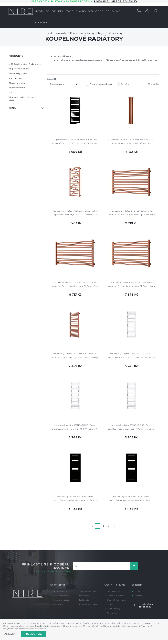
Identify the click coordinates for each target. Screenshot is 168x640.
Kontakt (138, 595)
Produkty (61, 33)
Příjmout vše (33, 633)
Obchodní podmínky (117, 600)
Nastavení (9, 633)
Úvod (49, 33)
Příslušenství (58, 604)
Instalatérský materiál (19, 73)
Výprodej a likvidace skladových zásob (23, 98)
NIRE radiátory (15, 78)
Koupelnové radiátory (82, 33)
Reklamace (112, 613)
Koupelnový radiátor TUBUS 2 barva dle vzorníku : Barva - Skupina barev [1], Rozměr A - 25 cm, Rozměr (131, 141)
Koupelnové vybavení (19, 68)
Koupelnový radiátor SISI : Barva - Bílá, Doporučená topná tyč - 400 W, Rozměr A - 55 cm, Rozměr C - (75, 498)
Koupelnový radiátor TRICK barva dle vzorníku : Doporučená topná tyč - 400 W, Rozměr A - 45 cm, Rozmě (75, 213)
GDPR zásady (113, 608)
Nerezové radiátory (61, 595)
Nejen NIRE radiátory (110, 33)
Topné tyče (84, 595)
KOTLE (12, 92)
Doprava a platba (115, 595)
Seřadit (50, 79)
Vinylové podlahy (17, 87)
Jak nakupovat (114, 591)
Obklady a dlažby (17, 83)
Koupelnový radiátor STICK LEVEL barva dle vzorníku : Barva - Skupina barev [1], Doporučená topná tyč (131, 213)
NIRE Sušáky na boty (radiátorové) (25, 64)
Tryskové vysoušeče (88, 604)
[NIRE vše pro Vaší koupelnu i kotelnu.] (21, 11)
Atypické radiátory (87, 591)
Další (114, 526)
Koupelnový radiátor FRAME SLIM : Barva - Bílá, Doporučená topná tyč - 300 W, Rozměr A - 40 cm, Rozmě (75, 141)
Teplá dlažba (85, 600)
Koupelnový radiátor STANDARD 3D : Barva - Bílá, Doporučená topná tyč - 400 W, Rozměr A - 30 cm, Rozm (131, 355)
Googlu (38, 626)
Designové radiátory (61, 591)
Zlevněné (125, 84)
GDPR (110, 604)
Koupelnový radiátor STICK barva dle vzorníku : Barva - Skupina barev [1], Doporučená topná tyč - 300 (75, 355)
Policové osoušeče (60, 600)
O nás (137, 591)
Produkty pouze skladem (101, 84)
